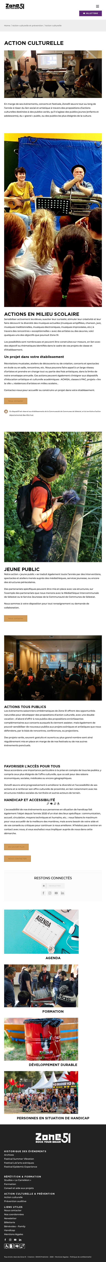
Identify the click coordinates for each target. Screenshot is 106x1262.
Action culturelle (13, 1197)
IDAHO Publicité (42, 1257)
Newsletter (10, 1218)
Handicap (9, 1230)
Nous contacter (13, 1210)
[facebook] (43, 893)
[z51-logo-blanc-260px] (53, 1133)
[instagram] (49, 893)
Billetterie (9, 1222)
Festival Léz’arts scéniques (19, 1163)
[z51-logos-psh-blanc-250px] (14, 1244)
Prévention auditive (15, 1201)
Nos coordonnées (14, 1214)
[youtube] (56, 893)
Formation (10, 1184)
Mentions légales (13, 1234)
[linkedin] (62, 893)
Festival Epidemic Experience (20, 1166)
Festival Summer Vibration (19, 1159)
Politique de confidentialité (80, 1257)
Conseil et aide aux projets (19, 1188)
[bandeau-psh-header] (15, 3)
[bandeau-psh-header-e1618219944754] (53, 803)
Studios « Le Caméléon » (17, 1180)
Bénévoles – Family (14, 1226)
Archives (9, 1155)
